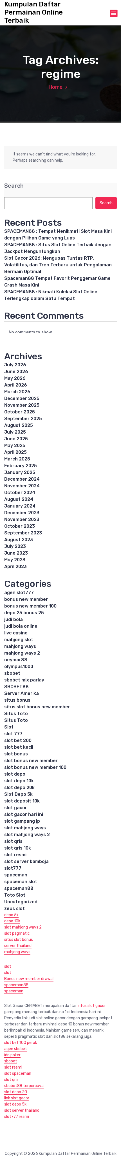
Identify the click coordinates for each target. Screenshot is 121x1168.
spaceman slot (20, 881)
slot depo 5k (15, 1104)
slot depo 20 (15, 1092)
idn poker (12, 1055)
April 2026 (15, 385)
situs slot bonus (18, 939)
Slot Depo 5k (18, 794)
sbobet (12, 673)
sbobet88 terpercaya (24, 1085)
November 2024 (22, 485)
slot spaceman (17, 1073)
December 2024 (22, 479)
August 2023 (18, 539)
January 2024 (19, 506)
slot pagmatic (17, 933)
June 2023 (16, 553)
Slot (9, 727)
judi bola (13, 619)
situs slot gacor (92, 1005)
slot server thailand (21, 1110)
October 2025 (19, 412)
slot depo (14, 774)
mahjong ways (20, 646)
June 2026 (16, 371)
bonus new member (26, 599)
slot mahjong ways (25, 827)
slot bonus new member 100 (35, 767)
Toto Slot (14, 895)
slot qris (13, 841)
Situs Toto (16, 713)
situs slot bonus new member (37, 706)
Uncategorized (20, 901)
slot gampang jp (22, 821)
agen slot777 (19, 592)
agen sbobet (15, 1048)
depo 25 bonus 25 (24, 612)
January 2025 (19, 472)
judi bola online (20, 626)
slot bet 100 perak (20, 1042)
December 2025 (21, 398)
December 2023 (21, 512)
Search (14, 186)
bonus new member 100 (30, 606)
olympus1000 (18, 666)
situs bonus (17, 700)
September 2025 (23, 418)
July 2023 (15, 546)
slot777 (12, 868)
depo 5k (11, 915)
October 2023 (19, 526)
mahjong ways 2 (22, 653)
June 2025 (16, 438)
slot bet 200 (18, 740)
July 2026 (15, 364)
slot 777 (13, 733)
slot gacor (15, 807)
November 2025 (21, 405)
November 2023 (21, 519)
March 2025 (17, 459)
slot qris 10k (17, 848)
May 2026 (15, 378)
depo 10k (12, 921)
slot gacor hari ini (23, 814)
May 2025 (14, 445)
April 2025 (15, 452)
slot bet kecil (18, 747)
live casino (16, 633)
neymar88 (15, 659)
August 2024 (18, 499)
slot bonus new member (31, 760)
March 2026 (17, 391)
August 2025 (18, 425)
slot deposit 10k (22, 801)
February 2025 (20, 465)
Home (55, 87)
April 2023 (15, 566)
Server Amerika (21, 693)
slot (7, 966)
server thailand (18, 945)
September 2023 (23, 533)
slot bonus (16, 754)
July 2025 (15, 432)
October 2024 (19, 492)
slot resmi (15, 854)
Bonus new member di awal (28, 978)
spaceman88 (18, 888)
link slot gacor (16, 1098)
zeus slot (14, 908)
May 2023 (14, 559)
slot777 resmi (16, 1116)
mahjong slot (18, 639)
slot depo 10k (19, 780)
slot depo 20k (19, 787)
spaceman (15, 875)
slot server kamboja (26, 861)
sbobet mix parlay (24, 680)
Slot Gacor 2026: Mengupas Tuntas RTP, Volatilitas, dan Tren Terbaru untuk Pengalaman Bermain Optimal (58, 264)
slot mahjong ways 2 (27, 834)
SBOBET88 (16, 686)
